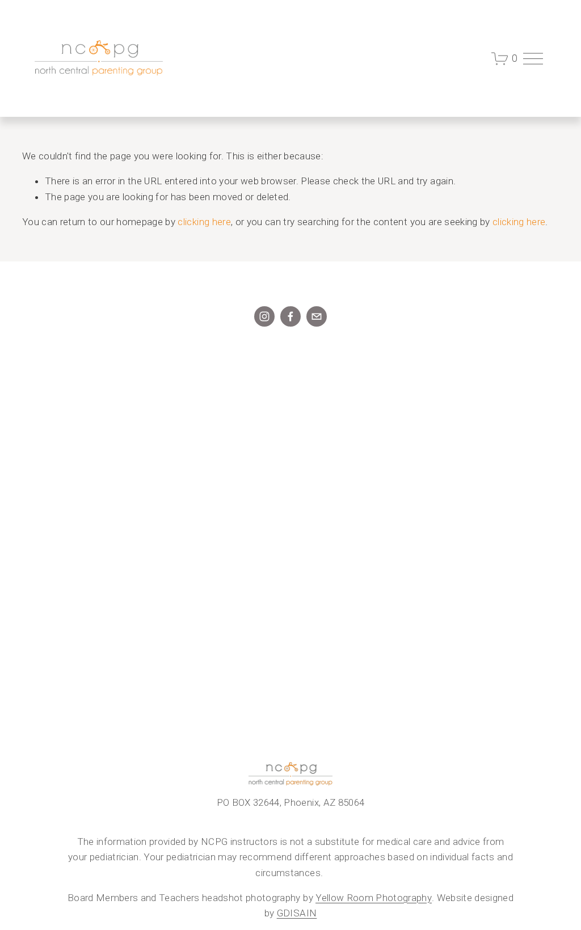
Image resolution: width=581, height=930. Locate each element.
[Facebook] (290, 316)
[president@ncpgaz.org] (316, 316)
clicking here (204, 221)
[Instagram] (264, 316)
